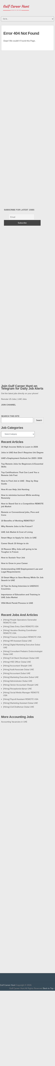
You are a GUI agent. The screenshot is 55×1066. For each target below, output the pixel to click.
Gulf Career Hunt (7, 985)
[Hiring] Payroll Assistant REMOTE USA (20, 699)
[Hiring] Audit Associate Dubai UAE (18, 669)
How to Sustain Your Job (13, 557)
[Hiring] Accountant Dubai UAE (16, 673)
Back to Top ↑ (49, 988)
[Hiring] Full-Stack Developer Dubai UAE (21, 658)
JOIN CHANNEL (8, 405)
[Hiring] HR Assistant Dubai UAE (17, 641)
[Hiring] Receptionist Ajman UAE (17, 689)
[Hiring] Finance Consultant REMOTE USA (22, 637)
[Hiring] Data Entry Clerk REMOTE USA (20, 626)
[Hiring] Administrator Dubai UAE (17, 681)
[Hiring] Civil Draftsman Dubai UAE (18, 707)
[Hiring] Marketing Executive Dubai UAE (20, 677)
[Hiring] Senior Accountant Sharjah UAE (20, 685)
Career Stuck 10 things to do (15, 543)
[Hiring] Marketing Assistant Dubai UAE (20, 703)
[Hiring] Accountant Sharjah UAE (17, 666)
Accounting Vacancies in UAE (14, 722)
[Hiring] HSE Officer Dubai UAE (17, 662)
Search (39, 420)
